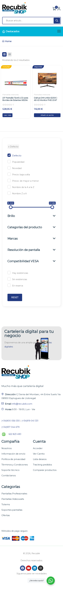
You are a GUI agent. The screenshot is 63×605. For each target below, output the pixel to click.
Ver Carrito (39, 453)
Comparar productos (44, 470)
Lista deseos (39, 459)
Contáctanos (8, 475)
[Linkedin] (34, 568)
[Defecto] (9, 155)
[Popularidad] (9, 161)
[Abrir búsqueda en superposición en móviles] (31, 20)
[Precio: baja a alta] (9, 174)
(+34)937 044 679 (10, 427)
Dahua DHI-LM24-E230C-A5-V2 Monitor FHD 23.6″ (46, 99)
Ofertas (5, 515)
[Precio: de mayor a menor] (9, 180)
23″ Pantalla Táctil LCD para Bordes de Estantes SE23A (15, 99)
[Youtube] (28, 568)
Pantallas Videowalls (12, 499)
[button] (47, 115)
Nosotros (6, 448)
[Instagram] (40, 568)
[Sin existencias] (9, 279)
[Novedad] (9, 167)
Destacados (12, 31)
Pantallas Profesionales (14, 493)
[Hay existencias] (9, 272)
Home (8, 41)
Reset (14, 297)
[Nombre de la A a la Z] (9, 186)
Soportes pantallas (11, 509)
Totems (5, 504)
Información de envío (13, 453)
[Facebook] (22, 568)
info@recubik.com (22, 403)
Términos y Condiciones (14, 464)
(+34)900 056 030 (10, 420)
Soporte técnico (10, 470)
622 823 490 (15, 434)
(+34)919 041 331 (30, 420)
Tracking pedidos (42, 464)
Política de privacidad (13, 459)
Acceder (37, 448)
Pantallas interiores (10, 94)
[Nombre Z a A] (9, 193)
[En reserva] (9, 285)
